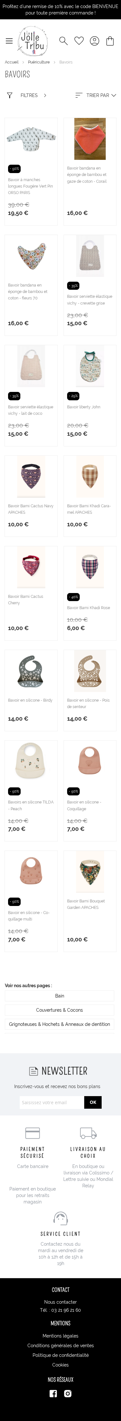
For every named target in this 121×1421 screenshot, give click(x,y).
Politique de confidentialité (61, 1355)
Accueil (12, 62)
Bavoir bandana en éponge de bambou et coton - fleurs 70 (27, 291)
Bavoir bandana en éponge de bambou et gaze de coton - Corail (86, 174)
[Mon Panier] (110, 41)
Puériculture (39, 62)
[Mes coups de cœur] (79, 41)
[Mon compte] (94, 41)
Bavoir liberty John (83, 407)
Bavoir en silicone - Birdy (30, 700)
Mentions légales (60, 1335)
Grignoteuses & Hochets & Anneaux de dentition (59, 1024)
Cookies (60, 1364)
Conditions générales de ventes (60, 1345)
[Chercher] (63, 41)
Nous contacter (60, 1302)
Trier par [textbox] (97, 95)
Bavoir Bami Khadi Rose (88, 608)
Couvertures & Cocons (59, 1010)
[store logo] (32, 41)
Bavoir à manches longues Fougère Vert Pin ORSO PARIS (30, 186)
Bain (59, 995)
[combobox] (95, 95)
